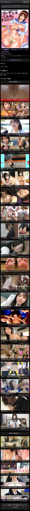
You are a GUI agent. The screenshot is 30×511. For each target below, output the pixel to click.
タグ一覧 (24, 504)
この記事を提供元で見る (15, 60)
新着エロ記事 (15, 504)
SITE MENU (26, 2)
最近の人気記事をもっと (15, 81)
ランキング (5, 505)
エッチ (4, 73)
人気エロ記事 (9, 504)
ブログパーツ (24, 505)
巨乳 (26, 73)
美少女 (1, 74)
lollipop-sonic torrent (16, 5)
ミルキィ (2, 66)
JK (0, 73)
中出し (19, 73)
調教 (5, 74)
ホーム (5, 504)
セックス (8, 73)
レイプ (12, 73)
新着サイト (10, 505)
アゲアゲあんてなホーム (6, 5)
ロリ (16, 73)
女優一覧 (20, 504)
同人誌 (23, 73)
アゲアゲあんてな (6, 2)
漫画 (6, 66)
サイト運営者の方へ (17, 505)
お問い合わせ (15, 507)
